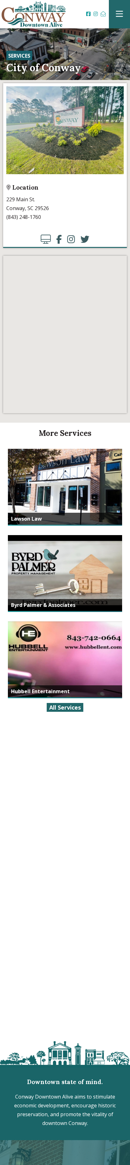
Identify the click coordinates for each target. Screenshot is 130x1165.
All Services (65, 707)
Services (19, 55)
